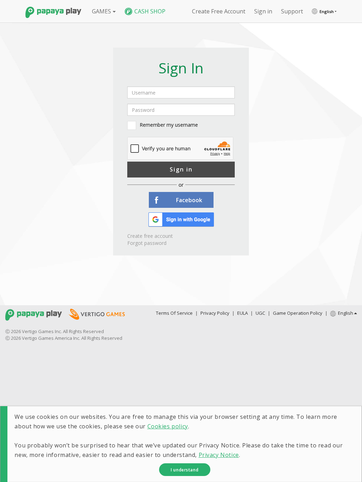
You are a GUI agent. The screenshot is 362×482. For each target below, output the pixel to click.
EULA (242, 313)
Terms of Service (174, 313)
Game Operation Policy (297, 313)
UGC (260, 313)
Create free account (218, 11)
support (292, 11)
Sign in (181, 169)
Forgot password (147, 243)
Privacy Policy (214, 313)
